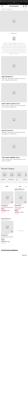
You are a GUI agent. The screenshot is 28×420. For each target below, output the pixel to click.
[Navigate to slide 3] (14, 33)
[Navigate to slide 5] (16, 33)
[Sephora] (14, 6)
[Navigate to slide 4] (15, 33)
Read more (24, 255)
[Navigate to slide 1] (11, 33)
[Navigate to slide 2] (12, 33)
